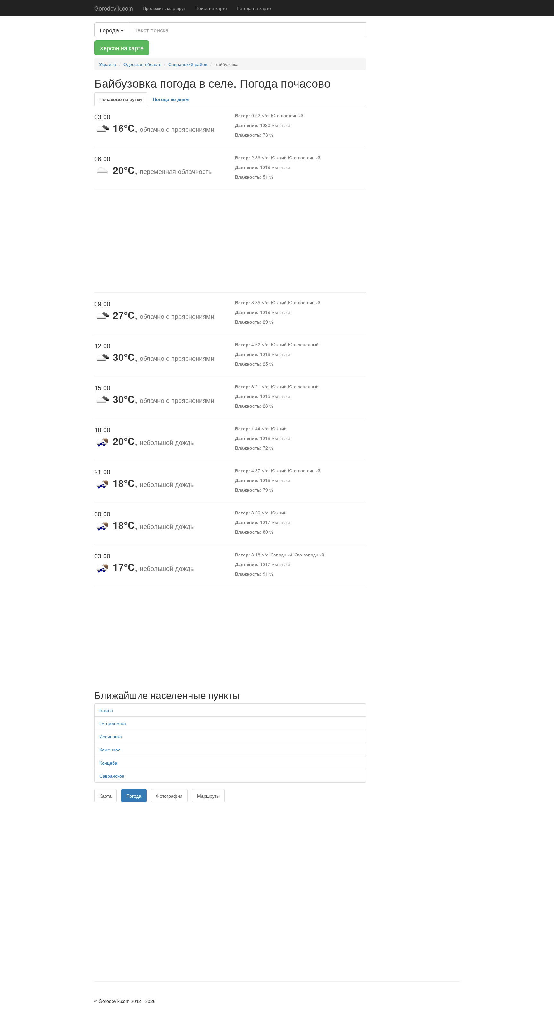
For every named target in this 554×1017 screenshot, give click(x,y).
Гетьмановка (112, 723)
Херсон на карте (122, 48)
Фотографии (169, 795)
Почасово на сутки (120, 99)
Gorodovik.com (113, 8)
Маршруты (208, 795)
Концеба (108, 762)
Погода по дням (171, 99)
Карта (105, 795)
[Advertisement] (230, 241)
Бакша (106, 710)
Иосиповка (110, 736)
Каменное (110, 749)
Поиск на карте (211, 8)
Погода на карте (254, 8)
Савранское (111, 776)
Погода (133, 795)
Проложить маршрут (164, 8)
